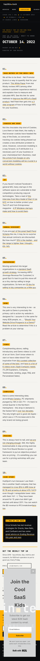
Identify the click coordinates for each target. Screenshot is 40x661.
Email (5, 566)
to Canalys (16, 399)
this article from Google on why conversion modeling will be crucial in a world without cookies (20, 161)
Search (36, 9)
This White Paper (18, 83)
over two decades (25, 411)
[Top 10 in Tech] (12, 4)
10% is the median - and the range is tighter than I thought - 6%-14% (20, 243)
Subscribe (25, 9)
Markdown (24, 20)
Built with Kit (20, 650)
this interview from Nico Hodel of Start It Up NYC (20, 199)
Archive (6, 9)
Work (14, 9)
